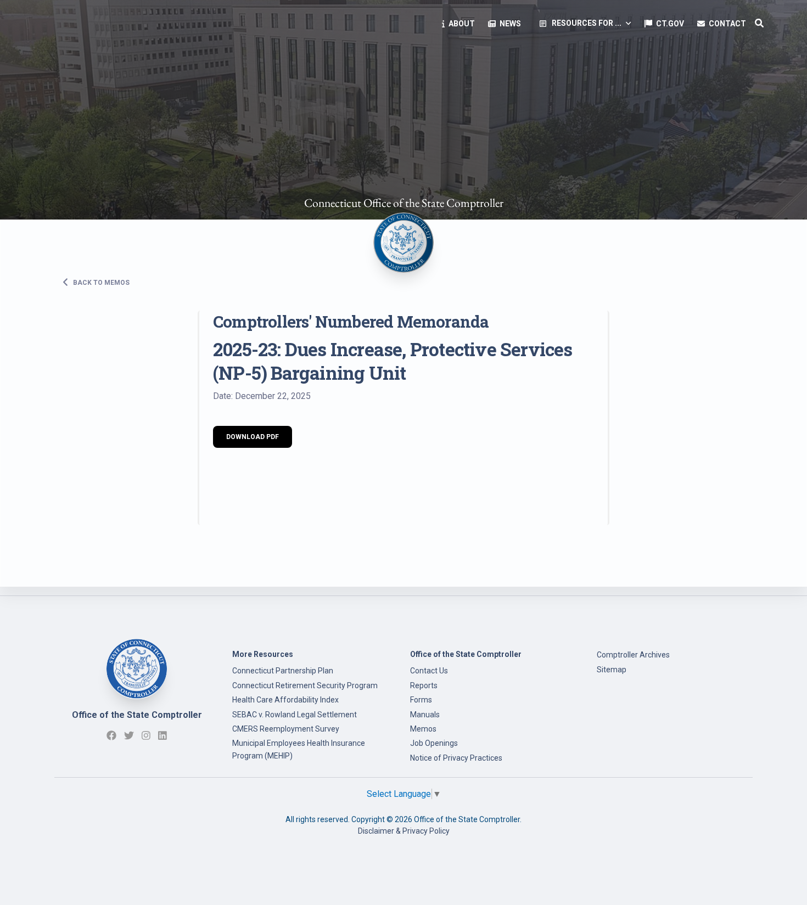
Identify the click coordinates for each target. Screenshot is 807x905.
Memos (423, 728)
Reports (424, 685)
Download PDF (252, 437)
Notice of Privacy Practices (456, 758)
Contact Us (429, 670)
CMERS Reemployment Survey (285, 728)
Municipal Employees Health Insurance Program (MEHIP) (298, 749)
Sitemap (611, 669)
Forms (421, 699)
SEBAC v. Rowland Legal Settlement (294, 714)
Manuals (425, 714)
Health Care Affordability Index (285, 699)
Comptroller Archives (633, 654)
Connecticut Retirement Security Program (305, 685)
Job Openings (434, 743)
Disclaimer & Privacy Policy (404, 831)
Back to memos (100, 282)
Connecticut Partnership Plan (282, 670)
